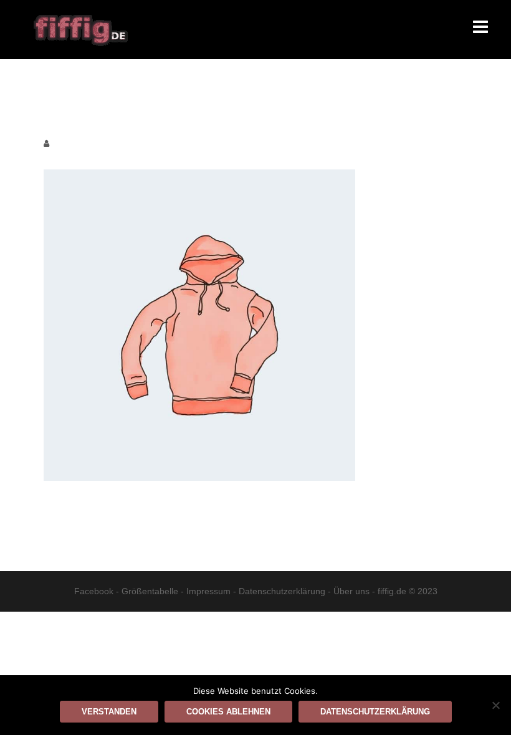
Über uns (351, 591)
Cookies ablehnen (228, 711)
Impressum (208, 591)
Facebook (93, 591)
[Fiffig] (80, 29)
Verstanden (109, 711)
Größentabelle (150, 591)
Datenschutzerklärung (282, 591)
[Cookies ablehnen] (495, 705)
